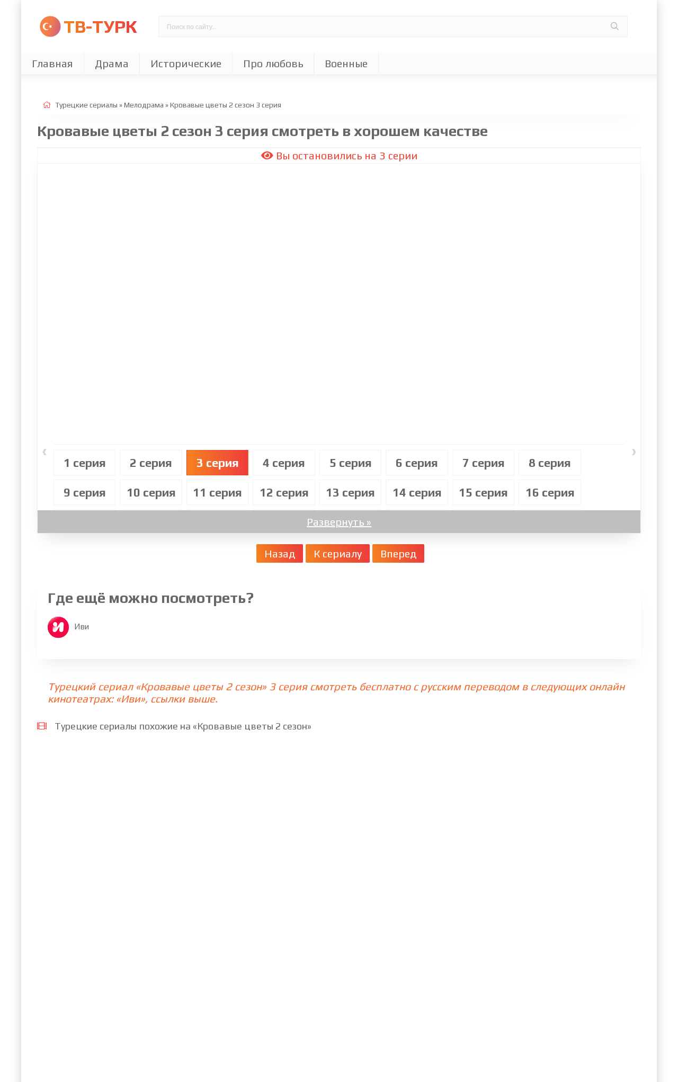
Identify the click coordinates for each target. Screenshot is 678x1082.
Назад (279, 553)
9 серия (85, 492)
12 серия (284, 492)
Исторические (185, 63)
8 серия (550, 463)
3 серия (218, 463)
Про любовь (273, 63)
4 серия (284, 463)
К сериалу (338, 553)
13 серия (350, 492)
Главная (52, 63)
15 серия (483, 492)
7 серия (483, 463)
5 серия (350, 463)
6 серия (417, 463)
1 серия (85, 463)
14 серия (417, 492)
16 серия (550, 492)
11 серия (217, 492)
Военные (346, 63)
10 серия (151, 492)
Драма (112, 63)
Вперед (398, 553)
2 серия (151, 463)
